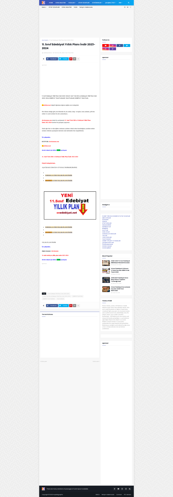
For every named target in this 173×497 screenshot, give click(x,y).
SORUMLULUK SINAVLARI (109, 234)
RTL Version (127, 494)
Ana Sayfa (45, 40)
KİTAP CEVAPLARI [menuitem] (83, 3)
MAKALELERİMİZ (106, 225)
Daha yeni (44, 361)
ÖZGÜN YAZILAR (107, 246)
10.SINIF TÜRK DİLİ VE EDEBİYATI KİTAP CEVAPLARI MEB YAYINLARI (116, 217)
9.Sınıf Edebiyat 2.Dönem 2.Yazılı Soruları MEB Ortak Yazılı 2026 (120, 270)
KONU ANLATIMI (66, 7)
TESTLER (104, 235)
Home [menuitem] (51, 3)
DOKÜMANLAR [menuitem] (96, 3)
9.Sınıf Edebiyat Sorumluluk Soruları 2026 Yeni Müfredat (120, 288)
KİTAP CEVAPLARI (54, 7)
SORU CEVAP (106, 232)
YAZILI (75, 7)
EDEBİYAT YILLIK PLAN (78, 296)
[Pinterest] (70, 58)
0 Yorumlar (70, 53)
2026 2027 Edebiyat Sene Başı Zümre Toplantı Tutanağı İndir (119, 279)
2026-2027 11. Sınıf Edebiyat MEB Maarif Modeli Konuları (120, 262)
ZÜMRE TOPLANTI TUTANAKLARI (111, 241)
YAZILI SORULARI (107, 237)
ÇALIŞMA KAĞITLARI (108, 242)
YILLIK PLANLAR (60, 299)
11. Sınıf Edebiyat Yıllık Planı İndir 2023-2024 (61, 40)
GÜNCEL (104, 221)
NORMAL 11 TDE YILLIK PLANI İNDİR (58, 175)
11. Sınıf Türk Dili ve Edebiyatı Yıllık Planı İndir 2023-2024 (56, 296)
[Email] (74, 58)
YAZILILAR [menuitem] (71, 3)
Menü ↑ (44, 7)
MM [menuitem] (120, 3)
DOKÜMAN (105, 220)
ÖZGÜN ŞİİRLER (106, 248)
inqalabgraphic (58, 494)
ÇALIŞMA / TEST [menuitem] (110, 3)
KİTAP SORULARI (106, 223)
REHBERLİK (105, 228)
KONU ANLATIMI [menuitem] (61, 3)
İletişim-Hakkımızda (86, 7)
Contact (119, 494)
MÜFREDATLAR (106, 227)
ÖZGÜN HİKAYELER (107, 244)
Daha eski (96, 361)
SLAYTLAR (105, 230)
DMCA (97, 494)
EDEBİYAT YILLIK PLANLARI (49, 299)
